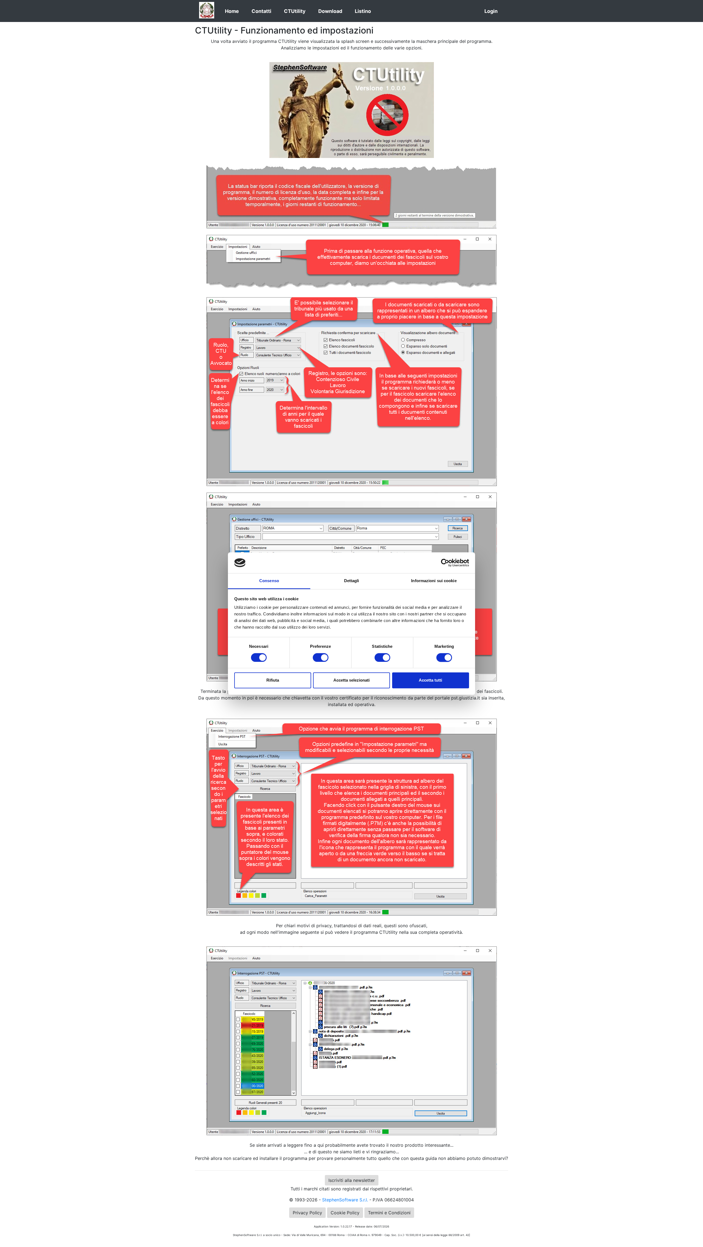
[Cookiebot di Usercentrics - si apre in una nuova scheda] (445, 563)
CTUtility (295, 11)
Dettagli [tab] (351, 581)
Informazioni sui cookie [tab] (433, 581)
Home (232, 11)
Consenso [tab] (269, 581)
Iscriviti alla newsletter (351, 1180)
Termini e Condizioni (389, 1212)
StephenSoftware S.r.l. (345, 1199)
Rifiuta (272, 680)
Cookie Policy (345, 1212)
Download (330, 11)
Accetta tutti (430, 680)
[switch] (320, 657)
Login (491, 11)
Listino (363, 11)
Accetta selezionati (351, 680)
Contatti (261, 11)
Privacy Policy (307, 1212)
